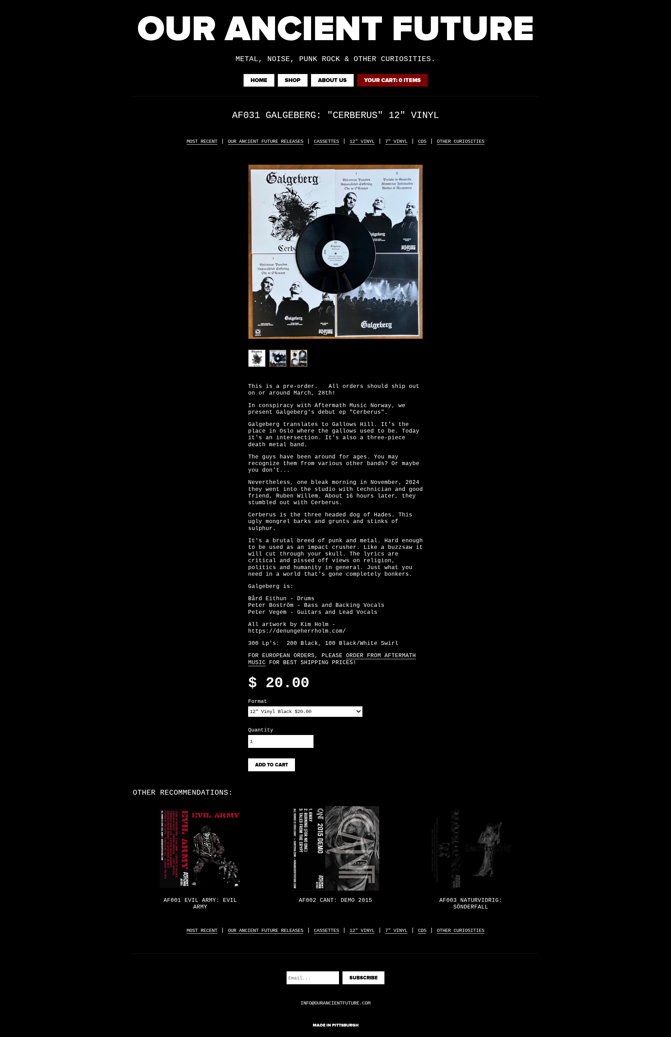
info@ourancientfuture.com (335, 1003)
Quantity (260, 730)
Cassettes (326, 141)
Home (259, 80)
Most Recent (202, 141)
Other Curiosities (460, 141)
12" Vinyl (362, 141)
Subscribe (363, 978)
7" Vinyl (396, 141)
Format (257, 702)
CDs (422, 141)
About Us (332, 80)
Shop (293, 80)
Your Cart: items (392, 80)
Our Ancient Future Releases (265, 141)
